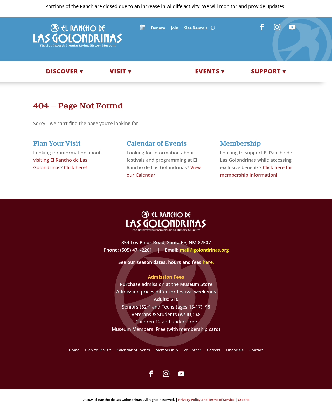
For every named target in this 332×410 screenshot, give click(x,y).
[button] (262, 27)
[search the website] (212, 28)
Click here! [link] (75, 167)
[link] (77, 45)
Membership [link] (167, 350)
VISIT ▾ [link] (121, 71)
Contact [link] (256, 350)
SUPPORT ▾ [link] (268, 71)
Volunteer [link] (192, 350)
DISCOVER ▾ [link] (64, 71)
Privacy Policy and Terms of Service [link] (206, 399)
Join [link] (174, 28)
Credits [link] (243, 399)
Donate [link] (158, 28)
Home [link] (74, 350)
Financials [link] (235, 350)
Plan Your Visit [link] (98, 350)
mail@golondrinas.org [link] (204, 250)
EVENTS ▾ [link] (210, 71)
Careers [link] (213, 350)
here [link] (208, 262)
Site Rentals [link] (196, 28)
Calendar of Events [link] (133, 350)
